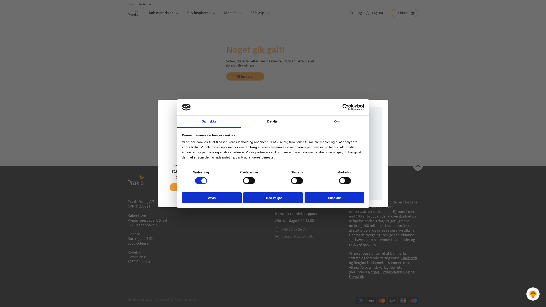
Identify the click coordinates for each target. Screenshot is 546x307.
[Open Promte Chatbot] (533, 294)
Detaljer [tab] (273, 121)
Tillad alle (334, 197)
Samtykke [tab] (209, 121)
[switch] (249, 180)
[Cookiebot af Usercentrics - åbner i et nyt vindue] (345, 107)
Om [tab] (337, 121)
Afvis (212, 197)
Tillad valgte (273, 197)
